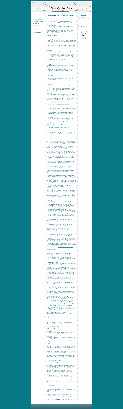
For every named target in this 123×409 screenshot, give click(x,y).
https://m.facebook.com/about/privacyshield (58, 312)
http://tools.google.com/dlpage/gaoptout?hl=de (60, 171)
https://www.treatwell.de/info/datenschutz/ (65, 247)
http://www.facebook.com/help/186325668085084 (65, 301)
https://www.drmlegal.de (55, 399)
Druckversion (36, 405)
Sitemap (40, 405)
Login (89, 405)
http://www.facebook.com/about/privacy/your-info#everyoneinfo (61, 305)
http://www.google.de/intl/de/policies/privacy (55, 230)
